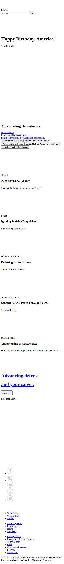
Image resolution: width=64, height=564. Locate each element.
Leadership (6, 135)
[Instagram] (10, 480)
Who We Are (7, 132)
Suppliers (28, 138)
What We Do (13, 515)
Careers (10, 518)
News (21, 138)
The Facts (16, 135)
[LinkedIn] (10, 487)
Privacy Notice (14, 536)
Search (4, 9)
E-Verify (11, 550)
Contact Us (12, 552)
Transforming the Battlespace (15, 147)
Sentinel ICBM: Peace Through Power (42, 144)
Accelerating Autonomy (12, 141)
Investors (14, 138)
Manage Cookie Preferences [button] (20, 539)
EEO (9, 544)
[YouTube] (10, 500)
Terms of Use (13, 542)
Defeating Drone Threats (12, 144)
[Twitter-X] (10, 494)
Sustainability (38, 138)
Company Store (14, 523)
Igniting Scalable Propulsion (37, 141)
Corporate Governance (18, 547)
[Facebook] (10, 473)
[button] (32, 506)
